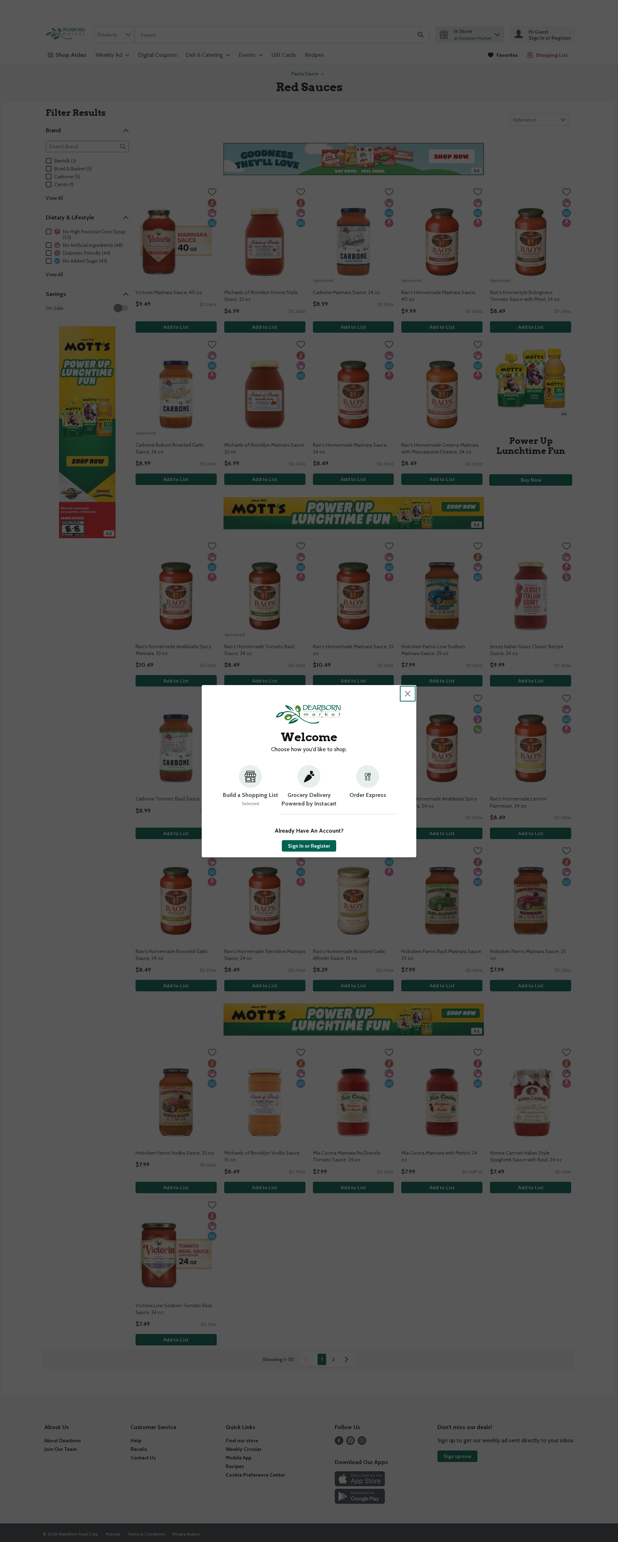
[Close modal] (407, 693)
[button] (250, 789)
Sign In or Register (309, 846)
